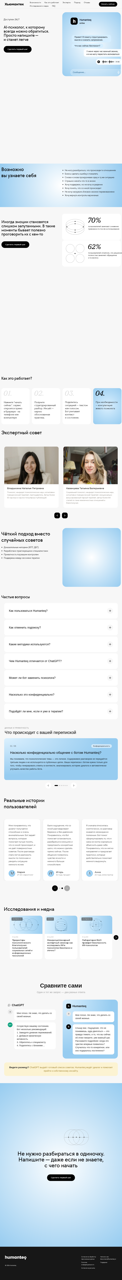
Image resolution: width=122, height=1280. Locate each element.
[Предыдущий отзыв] (55, 888)
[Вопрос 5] (65, 785)
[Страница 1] (60, 888)
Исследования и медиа (39, 6)
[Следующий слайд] (65, 515)
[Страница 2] (62, 888)
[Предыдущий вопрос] (48, 786)
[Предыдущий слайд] (57, 515)
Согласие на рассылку (88, 1268)
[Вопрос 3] (61, 785)
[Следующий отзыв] (67, 888)
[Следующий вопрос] (74, 786)
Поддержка (103, 1262)
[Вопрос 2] (59, 785)
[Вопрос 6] (66, 785)
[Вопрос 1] (56, 785)
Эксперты (67, 2)
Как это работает (52, 2)
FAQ (53, 6)
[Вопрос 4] (63, 785)
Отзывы (87, 2)
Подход (77, 2)
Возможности (35, 2)
